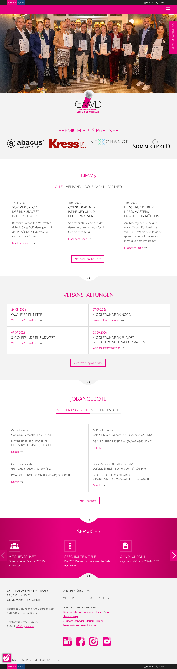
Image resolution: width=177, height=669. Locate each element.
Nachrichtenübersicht (88, 259)
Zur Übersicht (88, 500)
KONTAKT (162, 2)
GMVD (12, 2)
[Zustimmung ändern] (7, 658)
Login (148, 2)
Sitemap (12, 660)
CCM (21, 2)
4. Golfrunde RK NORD (112, 315)
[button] (173, 555)
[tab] (59, 187)
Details (17, 451)
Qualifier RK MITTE (26, 315)
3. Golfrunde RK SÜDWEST (33, 338)
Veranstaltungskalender (88, 363)
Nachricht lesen (23, 243)
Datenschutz (50, 660)
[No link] (88, 53)
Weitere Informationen (26, 320)
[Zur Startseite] (89, 102)
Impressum (29, 660)
